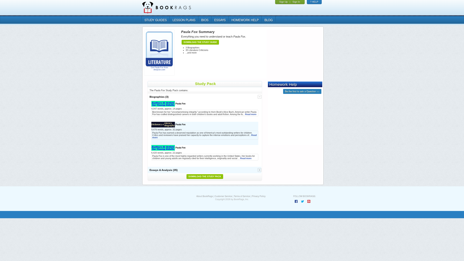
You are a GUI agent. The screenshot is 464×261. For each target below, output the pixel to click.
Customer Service (223, 196)
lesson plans (184, 20)
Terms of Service (242, 196)
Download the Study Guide (200, 42)
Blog (268, 20)
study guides (155, 20)
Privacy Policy (259, 196)
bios (204, 20)
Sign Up (283, 1)
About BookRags (204, 196)
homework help (245, 20)
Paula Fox (180, 103)
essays (220, 20)
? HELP (314, 1)
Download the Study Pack (204, 176)
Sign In (296, 1)
